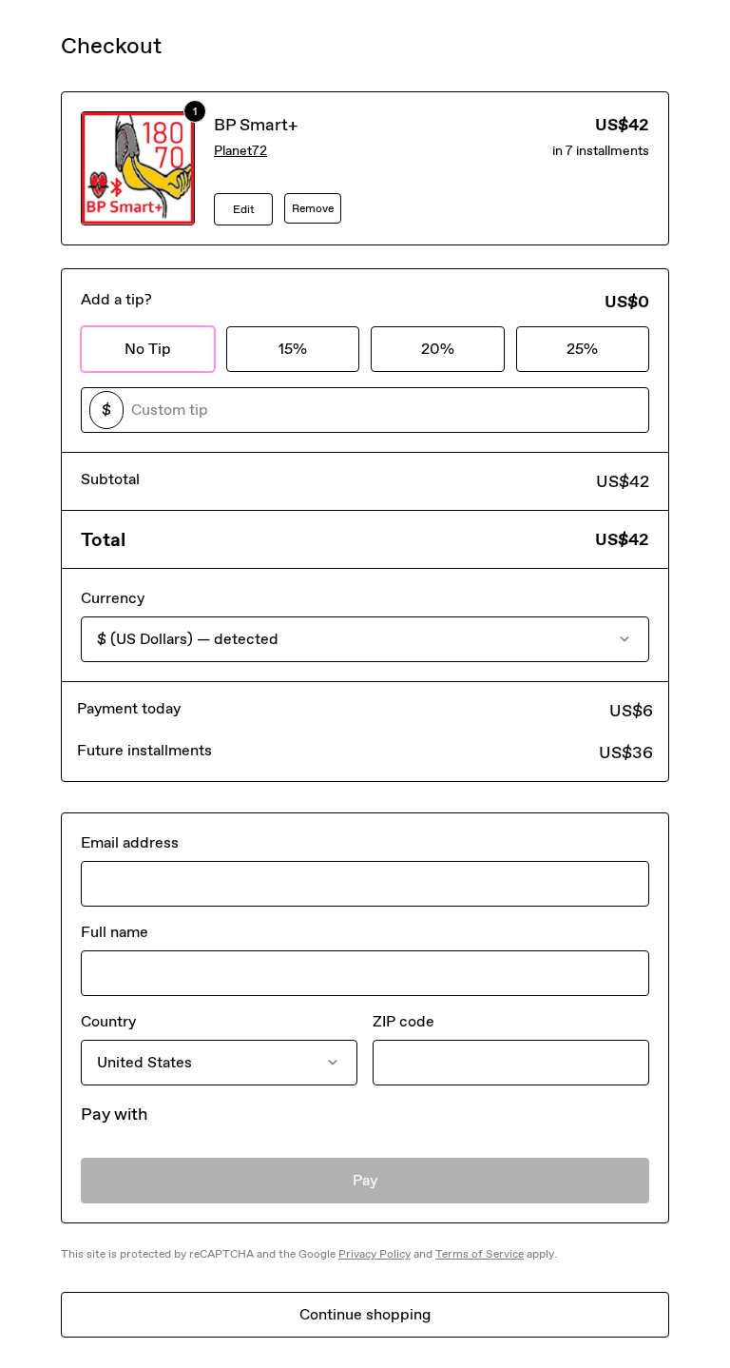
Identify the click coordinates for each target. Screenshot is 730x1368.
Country (108, 1021)
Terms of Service (479, 1254)
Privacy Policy (374, 1254)
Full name (114, 932)
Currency (112, 598)
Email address (130, 842)
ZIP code (403, 1021)
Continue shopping (365, 1314)
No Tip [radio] (148, 349)
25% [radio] (582, 349)
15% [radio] (293, 349)
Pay (365, 1180)
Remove (313, 208)
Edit (244, 209)
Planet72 (240, 151)
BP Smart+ (256, 124)
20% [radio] (437, 349)
